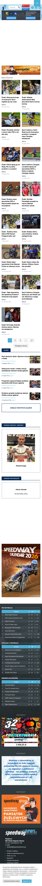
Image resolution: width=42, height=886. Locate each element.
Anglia (4, 104)
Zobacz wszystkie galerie (21, 408)
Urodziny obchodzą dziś (11, 478)
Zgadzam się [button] (26, 881)
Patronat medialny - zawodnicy (13, 425)
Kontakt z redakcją (12, 851)
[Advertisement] (21, 44)
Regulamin (10, 858)
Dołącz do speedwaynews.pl (15, 853)
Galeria (6, 350)
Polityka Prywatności (13, 860)
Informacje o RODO (12, 863)
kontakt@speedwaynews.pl (16, 847)
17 (32, 340)
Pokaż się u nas (11, 856)
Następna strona (21, 346)
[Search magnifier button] (18, 7)
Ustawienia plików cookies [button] (11, 881)
